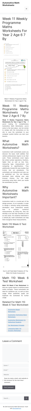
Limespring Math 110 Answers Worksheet (14, 330)
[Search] (26, 398)
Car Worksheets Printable (16, 325)
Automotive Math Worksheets (10, 4)
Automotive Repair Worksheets (14, 310)
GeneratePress (17, 408)
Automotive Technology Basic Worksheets (17, 316)
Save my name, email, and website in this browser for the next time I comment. (16, 380)
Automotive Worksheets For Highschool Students (17, 321)
